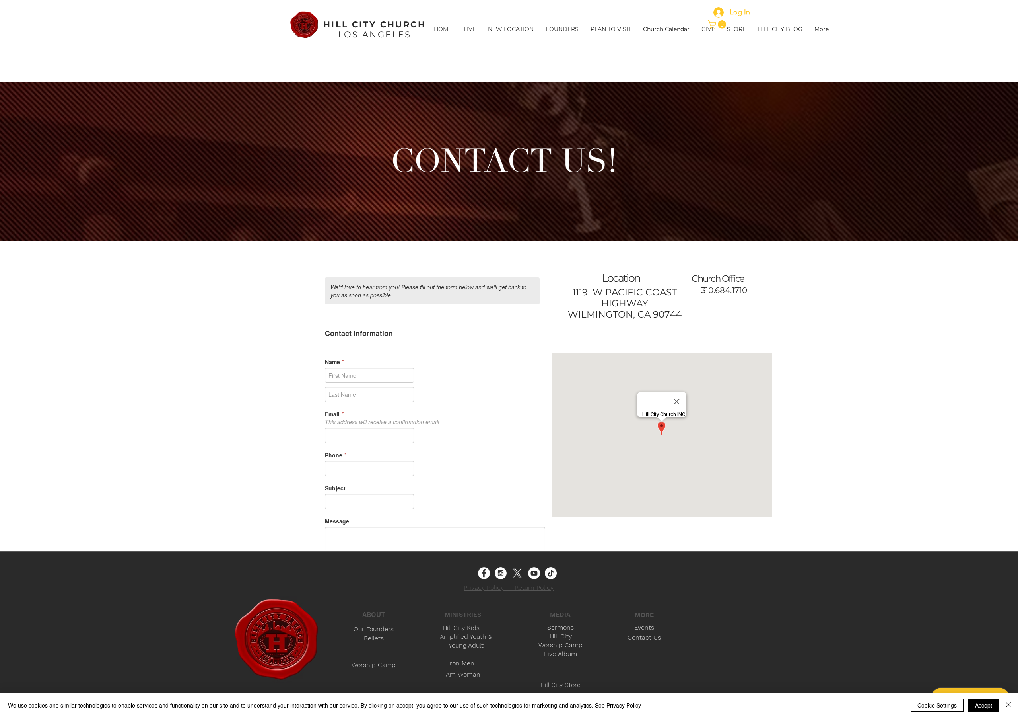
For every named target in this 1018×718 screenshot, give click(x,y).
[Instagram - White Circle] (501, 573)
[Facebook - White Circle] (484, 573)
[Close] (1008, 705)
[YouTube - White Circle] (534, 573)
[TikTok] (551, 573)
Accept (983, 705)
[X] (517, 573)
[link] (718, 24)
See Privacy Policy (618, 705)
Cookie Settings (937, 705)
